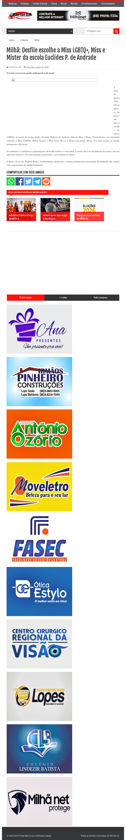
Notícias (13, 3)
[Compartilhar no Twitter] (28, 185)
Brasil (64, 3)
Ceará (54, 3)
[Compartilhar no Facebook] (19, 185)
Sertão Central (40, 3)
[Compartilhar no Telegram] (37, 185)
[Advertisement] (63, 261)
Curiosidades (108, 3)
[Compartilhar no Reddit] (46, 185)
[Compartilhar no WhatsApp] (11, 185)
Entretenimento (89, 3)
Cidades (25, 3)
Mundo (74, 3)
